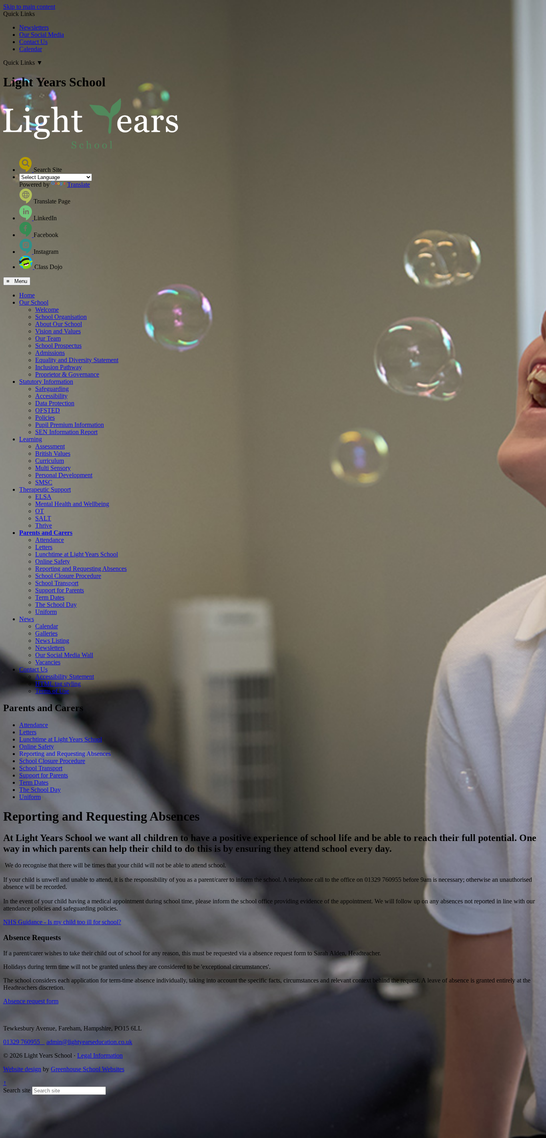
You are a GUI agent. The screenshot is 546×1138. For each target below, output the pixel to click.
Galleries (46, 633)
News (26, 619)
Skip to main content (29, 6)
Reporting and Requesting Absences (81, 568)
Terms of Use (52, 691)
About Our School (58, 324)
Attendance (49, 539)
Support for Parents (59, 590)
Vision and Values (58, 331)
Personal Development (63, 475)
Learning (30, 439)
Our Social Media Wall (64, 655)
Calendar (30, 49)
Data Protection (54, 403)
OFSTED (47, 410)
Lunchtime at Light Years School (76, 554)
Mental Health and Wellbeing (72, 503)
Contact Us (33, 41)
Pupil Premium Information (69, 424)
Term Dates (49, 597)
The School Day (56, 604)
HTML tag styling (58, 683)
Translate (78, 184)
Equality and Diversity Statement (76, 360)
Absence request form (30, 1001)
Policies (45, 417)
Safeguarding (52, 388)
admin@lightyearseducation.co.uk (89, 1041)
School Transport (56, 583)
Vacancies (47, 662)
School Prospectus (58, 345)
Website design (22, 1069)
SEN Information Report (66, 431)
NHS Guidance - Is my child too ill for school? (62, 922)
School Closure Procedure (68, 575)
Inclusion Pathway (58, 367)
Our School (33, 302)
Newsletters (34, 27)
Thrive (43, 525)
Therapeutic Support (45, 489)
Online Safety (52, 561)
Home (27, 295)
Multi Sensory (53, 467)
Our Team (48, 338)
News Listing (52, 640)
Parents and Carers (45, 532)
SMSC (43, 482)
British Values (52, 453)
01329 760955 (24, 1041)
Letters (43, 547)
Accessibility (51, 396)
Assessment (50, 446)
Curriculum (49, 460)
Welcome (47, 309)
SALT (43, 518)
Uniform (46, 611)
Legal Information (100, 1055)
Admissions (50, 352)
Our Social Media (41, 34)
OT (39, 511)
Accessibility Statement (64, 676)
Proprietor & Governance (67, 374)
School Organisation (61, 316)
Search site (16, 1090)
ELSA (43, 496)
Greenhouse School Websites (87, 1069)
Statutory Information (46, 381)
